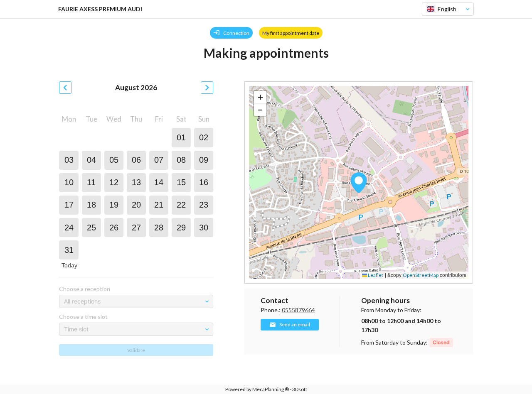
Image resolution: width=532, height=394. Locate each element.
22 (181, 204)
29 (181, 227)
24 (69, 227)
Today (69, 265)
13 (136, 182)
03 (69, 159)
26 (113, 227)
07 (158, 159)
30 (203, 227)
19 (113, 204)
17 (69, 204)
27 (136, 227)
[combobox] (444, 9)
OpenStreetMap (420, 275)
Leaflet (375, 275)
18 (91, 204)
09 (203, 159)
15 (181, 182)
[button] (358, 182)
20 (136, 204)
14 (158, 182)
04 (91, 159)
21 (158, 204)
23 (203, 204)
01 (181, 137)
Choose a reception (84, 288)
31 (69, 250)
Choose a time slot (83, 316)
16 (203, 182)
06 (136, 159)
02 (203, 137)
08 (181, 159)
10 (69, 182)
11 (91, 182)
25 (91, 227)
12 (113, 182)
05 (113, 159)
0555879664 (298, 309)
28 (158, 227)
